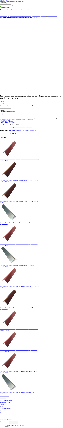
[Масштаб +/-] (5, 426)
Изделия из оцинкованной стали (15, 16)
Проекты (2, 406)
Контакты (30, 9)
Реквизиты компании (4, 414)
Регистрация (2, 3)
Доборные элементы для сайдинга (39, 16)
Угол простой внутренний (5, 120)
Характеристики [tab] (5, 114)
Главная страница (3, 16)
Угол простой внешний (52, 16)
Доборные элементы (26, 16)
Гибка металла (3, 398)
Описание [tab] (4, 113)
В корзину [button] (6, 160)
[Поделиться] (7, 426)
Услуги (8, 9)
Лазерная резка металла (5, 402)
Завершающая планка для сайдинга (7, 122)
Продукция (2, 9)
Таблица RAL (3, 404)
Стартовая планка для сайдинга (6, 121)
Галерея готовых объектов (5, 408)
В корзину (2, 110)
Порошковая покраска (4, 396)
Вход (7, 3)
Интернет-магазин (15, 9)
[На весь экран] (6, 426)
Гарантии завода (3, 412)
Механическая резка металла (6, 400)
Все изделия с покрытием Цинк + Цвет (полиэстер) (21, 127)
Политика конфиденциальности (6, 419)
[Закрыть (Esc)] (8, 426)
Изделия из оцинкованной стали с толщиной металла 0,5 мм (23, 130)
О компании (23, 9)
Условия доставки (4, 410)
